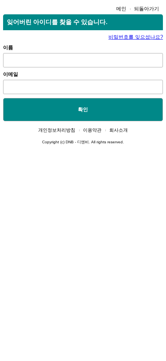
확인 (83, 109)
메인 (121, 9)
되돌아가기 (146, 9)
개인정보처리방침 (56, 130)
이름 (8, 47)
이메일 (10, 74)
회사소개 (118, 130)
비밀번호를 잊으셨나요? (135, 37)
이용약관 (92, 130)
